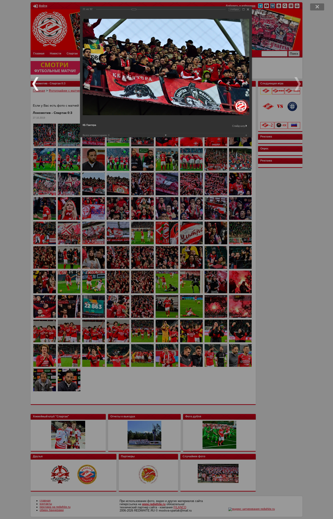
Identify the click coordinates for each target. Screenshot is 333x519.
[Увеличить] (243, 9)
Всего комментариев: (96, 135)
